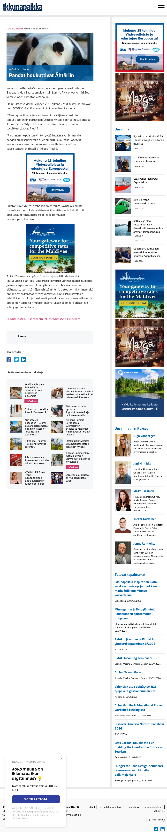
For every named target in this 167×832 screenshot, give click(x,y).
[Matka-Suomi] (139, 392)
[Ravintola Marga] (139, 97)
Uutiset (91, 806)
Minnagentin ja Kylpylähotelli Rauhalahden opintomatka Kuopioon (135, 614)
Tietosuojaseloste (153, 806)
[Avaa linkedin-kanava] (162, 829)
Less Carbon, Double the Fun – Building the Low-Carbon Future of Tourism (139, 747)
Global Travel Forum (129, 672)
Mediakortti (157, 819)
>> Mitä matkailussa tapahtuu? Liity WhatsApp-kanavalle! (43, 319)
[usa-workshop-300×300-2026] (50, 177)
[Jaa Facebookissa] (9, 359)
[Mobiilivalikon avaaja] (161, 7)
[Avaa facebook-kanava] (156, 829)
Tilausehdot (133, 806)
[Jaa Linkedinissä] (23, 359)
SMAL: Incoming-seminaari (133, 658)
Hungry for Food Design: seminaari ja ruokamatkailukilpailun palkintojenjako (139, 770)
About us (159, 810)
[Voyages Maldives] (50, 248)
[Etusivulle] (22, 7)
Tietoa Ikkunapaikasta (110, 806)
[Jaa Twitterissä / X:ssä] (16, 359)
